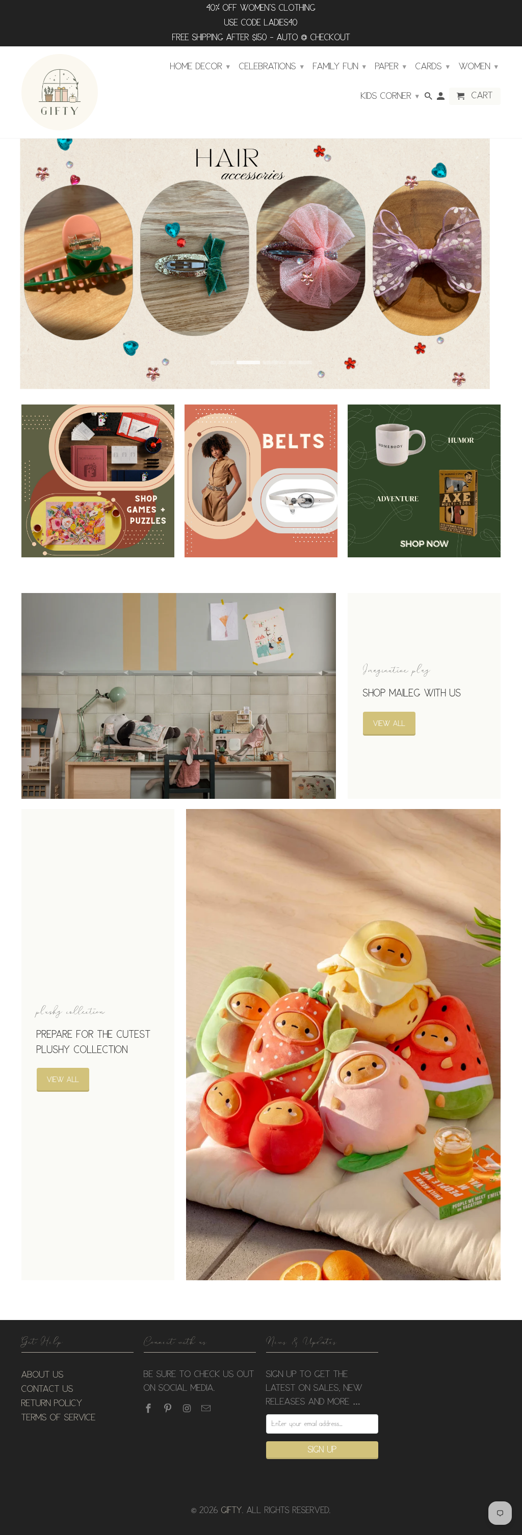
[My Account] (441, 98)
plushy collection (71, 1011)
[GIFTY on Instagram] (188, 1409)
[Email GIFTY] (207, 1409)
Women (478, 67)
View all (389, 723)
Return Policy (52, 1403)
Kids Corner (390, 96)
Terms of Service (58, 1418)
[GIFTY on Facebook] (149, 1409)
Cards (432, 67)
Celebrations (271, 67)
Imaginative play (396, 670)
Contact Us (47, 1389)
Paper (390, 67)
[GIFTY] (59, 92)
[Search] (429, 98)
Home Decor (200, 67)
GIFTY (231, 1511)
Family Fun (339, 67)
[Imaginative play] (178, 696)
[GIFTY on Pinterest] (168, 1409)
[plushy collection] (343, 1045)
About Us (42, 1375)
